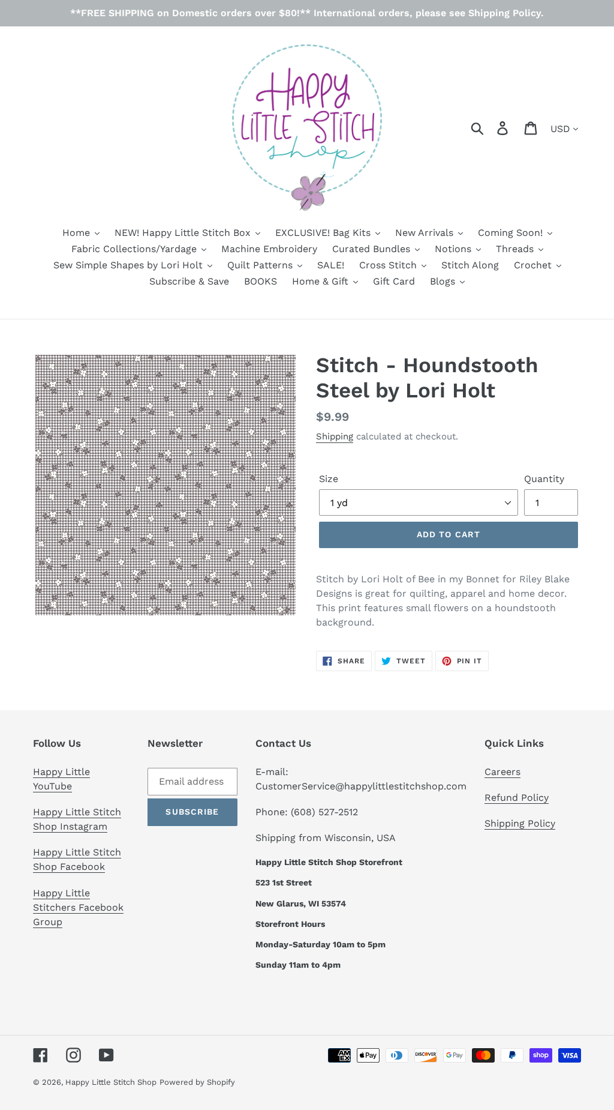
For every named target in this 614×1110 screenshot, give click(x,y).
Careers (502, 771)
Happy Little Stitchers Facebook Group (78, 907)
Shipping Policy (519, 823)
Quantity (544, 478)
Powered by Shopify (197, 1082)
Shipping (334, 436)
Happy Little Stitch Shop (110, 1082)
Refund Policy (516, 797)
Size (328, 478)
